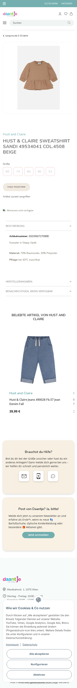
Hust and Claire (14, 134)
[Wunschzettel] (66, 14)
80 (29, 172)
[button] (60, 14)
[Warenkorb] (71, 14)
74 (18, 172)
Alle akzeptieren (39, 653)
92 (50, 172)
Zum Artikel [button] (58, 413)
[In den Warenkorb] (6, 130)
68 (7, 172)
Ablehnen (39, 674)
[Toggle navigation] (4, 23)
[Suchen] (69, 23)
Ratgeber (66, 3)
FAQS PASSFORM (16, 187)
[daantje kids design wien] (10, 14)
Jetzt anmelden (38, 535)
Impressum (12, 644)
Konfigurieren (39, 664)
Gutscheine (51, 3)
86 (39, 172)
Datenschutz (30, 644)
